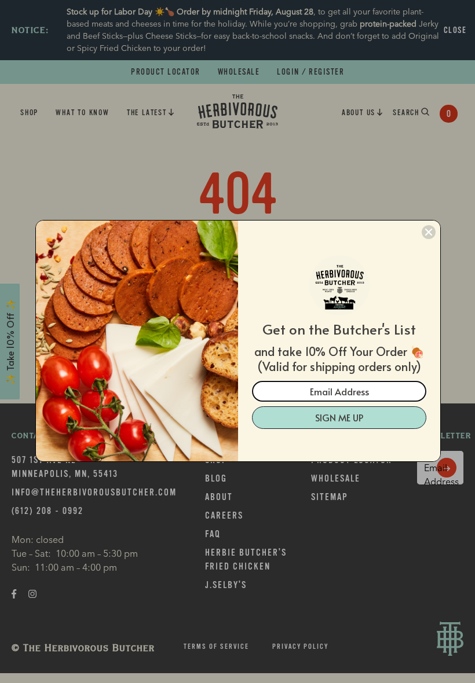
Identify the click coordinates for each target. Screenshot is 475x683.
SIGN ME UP (339, 417)
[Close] (429, 232)
